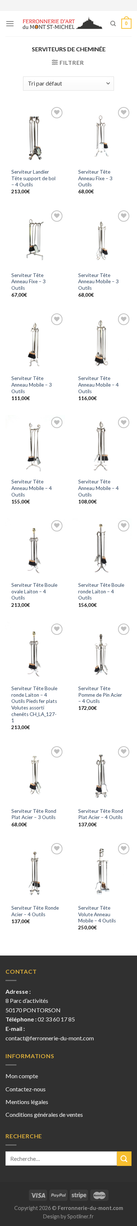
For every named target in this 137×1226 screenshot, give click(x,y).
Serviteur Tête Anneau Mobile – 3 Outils (98, 281)
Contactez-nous (25, 1088)
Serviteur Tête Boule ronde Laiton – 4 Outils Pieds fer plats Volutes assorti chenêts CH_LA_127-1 (34, 704)
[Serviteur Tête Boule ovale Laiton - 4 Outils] (35, 548)
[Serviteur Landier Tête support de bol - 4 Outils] (35, 135)
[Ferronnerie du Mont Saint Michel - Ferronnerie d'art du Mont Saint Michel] (62, 24)
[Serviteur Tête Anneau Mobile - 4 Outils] (102, 341)
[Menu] (9, 23)
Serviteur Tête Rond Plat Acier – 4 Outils (100, 814)
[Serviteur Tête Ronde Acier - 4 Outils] (35, 871)
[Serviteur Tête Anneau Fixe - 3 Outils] (102, 135)
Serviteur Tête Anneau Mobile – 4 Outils (98, 384)
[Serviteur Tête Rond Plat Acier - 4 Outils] (102, 774)
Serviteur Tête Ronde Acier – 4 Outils (35, 911)
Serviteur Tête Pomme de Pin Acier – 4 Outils (100, 694)
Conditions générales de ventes (44, 1114)
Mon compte (21, 1075)
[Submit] (124, 1158)
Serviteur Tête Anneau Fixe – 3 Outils (95, 178)
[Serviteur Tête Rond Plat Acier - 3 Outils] (35, 774)
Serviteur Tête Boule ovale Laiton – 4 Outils (34, 591)
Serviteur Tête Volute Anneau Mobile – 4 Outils (97, 914)
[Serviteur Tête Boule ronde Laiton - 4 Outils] (102, 548)
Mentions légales (26, 1101)
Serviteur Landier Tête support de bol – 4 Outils (33, 178)
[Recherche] (113, 24)
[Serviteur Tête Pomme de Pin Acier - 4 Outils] (102, 651)
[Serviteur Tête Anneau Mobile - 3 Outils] (102, 238)
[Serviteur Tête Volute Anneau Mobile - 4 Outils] (102, 871)
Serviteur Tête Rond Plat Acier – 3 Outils (33, 814)
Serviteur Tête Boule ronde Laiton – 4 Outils (101, 591)
